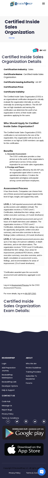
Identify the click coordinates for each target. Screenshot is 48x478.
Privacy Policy (7, 414)
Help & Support (8, 390)
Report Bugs (7, 410)
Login (4, 363)
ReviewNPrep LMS (9, 382)
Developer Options (10, 386)
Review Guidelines (33, 367)
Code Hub (6, 401)
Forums (29, 383)
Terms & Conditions (10, 418)
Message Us (7, 405)
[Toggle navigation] (43, 3)
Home (12, 37)
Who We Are (31, 363)
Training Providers (33, 372)
